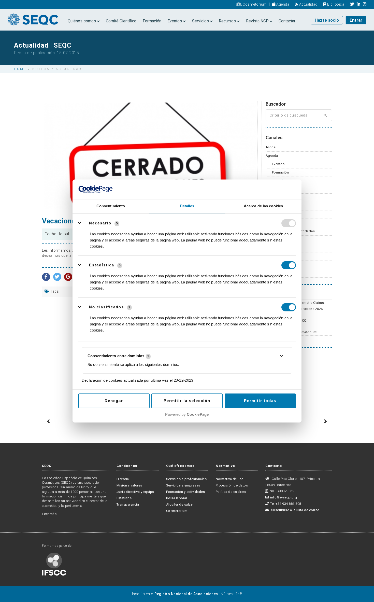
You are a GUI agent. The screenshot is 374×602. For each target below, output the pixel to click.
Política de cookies (231, 492)
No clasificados (106, 307)
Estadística (101, 265)
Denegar (114, 400)
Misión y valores (129, 485)
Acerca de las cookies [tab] (263, 206)
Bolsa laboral (176, 498)
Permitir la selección (187, 400)
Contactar (287, 21)
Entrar (356, 20)
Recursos (228, 21)
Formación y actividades (185, 492)
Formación (152, 21)
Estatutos (124, 498)
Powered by (187, 414)
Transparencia (128, 504)
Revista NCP (258, 21)
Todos (271, 147)
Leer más (49, 514)
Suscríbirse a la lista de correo (295, 510)
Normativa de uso (230, 479)
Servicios (201, 21)
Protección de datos (232, 485)
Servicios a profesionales (186, 479)
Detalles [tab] (187, 206)
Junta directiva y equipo (135, 492)
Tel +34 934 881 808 (285, 504)
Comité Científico (121, 21)
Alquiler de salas (179, 504)
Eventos (175, 21)
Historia (123, 479)
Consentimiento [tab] (110, 206)
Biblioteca (335, 4)
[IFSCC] (54, 564)
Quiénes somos (82, 21)
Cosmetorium (254, 4)
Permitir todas (260, 400)
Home (20, 69)
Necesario (100, 223)
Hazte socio (327, 20)
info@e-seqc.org (283, 497)
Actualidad (308, 4)
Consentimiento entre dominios (118, 356)
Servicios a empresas (183, 485)
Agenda (282, 4)
